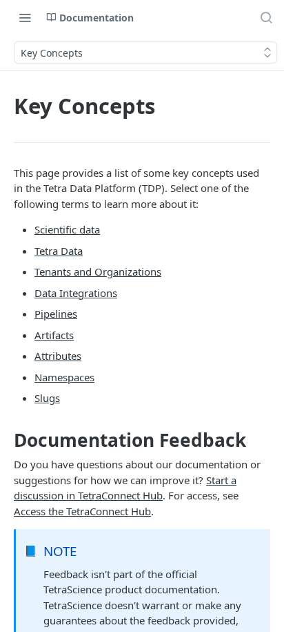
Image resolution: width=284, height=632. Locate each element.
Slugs (47, 398)
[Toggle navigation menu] (25, 17)
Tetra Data (58, 251)
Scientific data (67, 229)
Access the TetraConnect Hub (82, 511)
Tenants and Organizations (97, 271)
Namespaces (64, 377)
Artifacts (54, 335)
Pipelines (55, 313)
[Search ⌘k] (266, 17)
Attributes (57, 356)
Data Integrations (75, 293)
